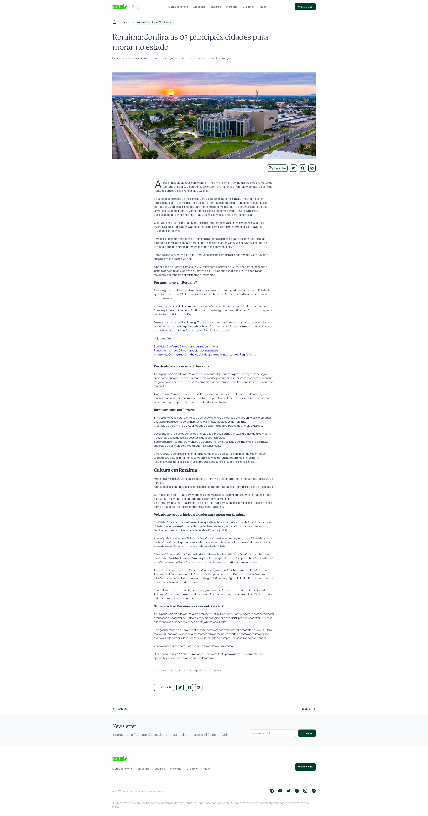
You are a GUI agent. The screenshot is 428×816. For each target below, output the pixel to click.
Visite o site (305, 6)
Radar (262, 6)
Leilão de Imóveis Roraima (216, 646)
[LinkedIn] (272, 791)
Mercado (231, 6)
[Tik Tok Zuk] (314, 791)
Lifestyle (248, 6)
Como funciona (178, 6)
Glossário (199, 6)
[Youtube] (280, 791)
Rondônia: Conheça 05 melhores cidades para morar (186, 350)
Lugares (216, 6)
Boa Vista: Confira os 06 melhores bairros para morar (186, 346)
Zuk (262, 630)
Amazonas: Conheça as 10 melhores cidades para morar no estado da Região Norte (205, 354)
